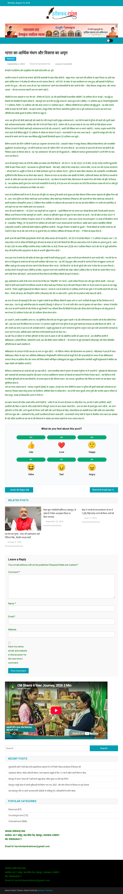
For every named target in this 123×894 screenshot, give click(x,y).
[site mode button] (110, 40)
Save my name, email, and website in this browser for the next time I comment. (17, 654)
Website (12, 629)
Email (11, 616)
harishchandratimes (40, 64)
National (10, 59)
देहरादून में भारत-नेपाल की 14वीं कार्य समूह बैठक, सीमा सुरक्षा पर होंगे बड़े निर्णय (38, 779)
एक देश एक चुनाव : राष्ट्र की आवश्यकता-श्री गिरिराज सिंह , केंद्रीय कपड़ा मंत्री (22, 536)
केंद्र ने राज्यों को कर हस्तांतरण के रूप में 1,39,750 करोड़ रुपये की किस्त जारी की (98, 512)
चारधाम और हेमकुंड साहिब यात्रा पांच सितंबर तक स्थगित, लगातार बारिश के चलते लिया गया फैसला (21, 490)
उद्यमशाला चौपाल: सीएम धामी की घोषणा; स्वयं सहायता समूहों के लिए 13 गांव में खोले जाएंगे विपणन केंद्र (47, 773)
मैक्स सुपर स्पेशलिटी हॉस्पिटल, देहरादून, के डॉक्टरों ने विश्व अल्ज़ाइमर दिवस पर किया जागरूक (59, 513)
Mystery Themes (45, 890)
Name (12, 603)
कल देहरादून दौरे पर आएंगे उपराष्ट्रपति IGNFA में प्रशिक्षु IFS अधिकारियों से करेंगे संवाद (41, 791)
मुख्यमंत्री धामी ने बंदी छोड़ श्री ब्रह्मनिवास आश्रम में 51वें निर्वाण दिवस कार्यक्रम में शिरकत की (44, 767)
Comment (14, 572)
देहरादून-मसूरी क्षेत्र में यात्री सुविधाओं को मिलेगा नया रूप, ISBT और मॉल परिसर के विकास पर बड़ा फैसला (48, 785)
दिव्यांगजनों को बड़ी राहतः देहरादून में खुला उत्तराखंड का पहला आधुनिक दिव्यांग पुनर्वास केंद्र (105, 490)
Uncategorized (15, 815)
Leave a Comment (63, 64)
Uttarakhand (14, 821)
